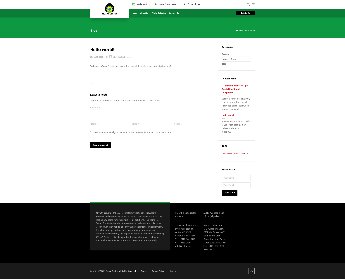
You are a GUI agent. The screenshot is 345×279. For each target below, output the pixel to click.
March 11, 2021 (96, 57)
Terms (143, 271)
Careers (173, 271)
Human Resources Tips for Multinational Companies (235, 89)
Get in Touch (142, 4)
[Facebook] (188, 4)
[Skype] (195, 4)
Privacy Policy (158, 271)
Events (225, 54)
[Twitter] (184, 4)
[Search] (248, 4)
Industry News (229, 59)
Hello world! (228, 115)
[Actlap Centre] (109, 9)
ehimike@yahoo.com (122, 57)
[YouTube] (199, 4)
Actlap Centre (112, 271)
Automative (227, 153)
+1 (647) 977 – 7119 (167, 4)
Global (237, 153)
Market (245, 153)
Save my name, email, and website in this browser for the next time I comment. (132, 132)
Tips (224, 64)
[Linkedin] (191, 4)
